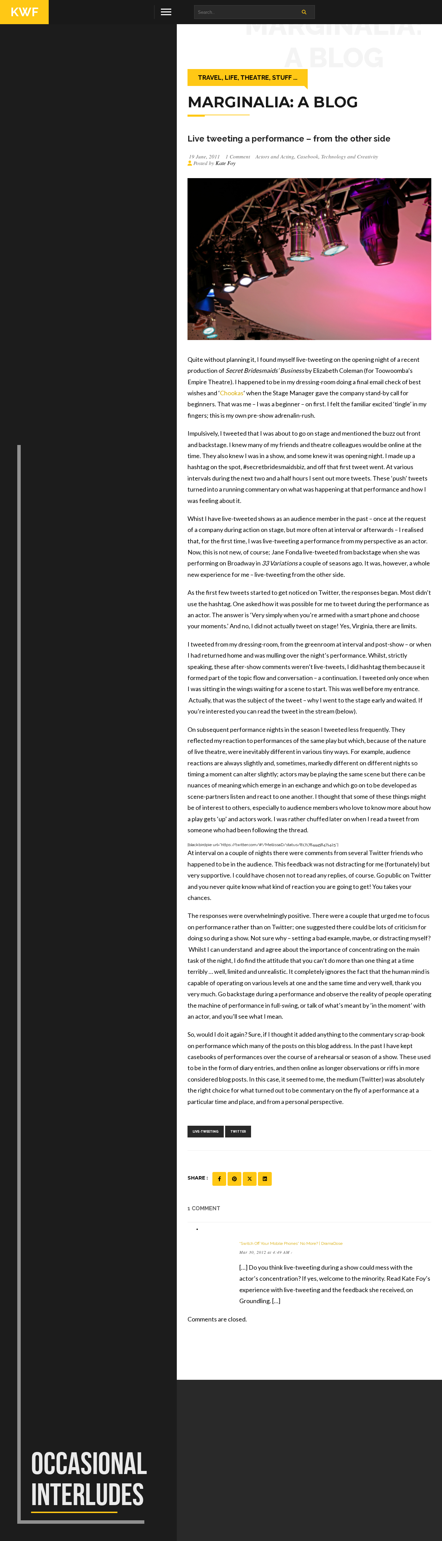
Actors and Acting (275, 156)
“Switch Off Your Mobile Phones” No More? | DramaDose (291, 1243)
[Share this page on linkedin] (265, 1179)
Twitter (238, 1131)
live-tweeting (206, 1131)
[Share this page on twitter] (250, 1179)
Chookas (231, 393)
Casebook (307, 156)
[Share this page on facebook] (219, 1179)
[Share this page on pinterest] (234, 1179)
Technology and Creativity (349, 156)
